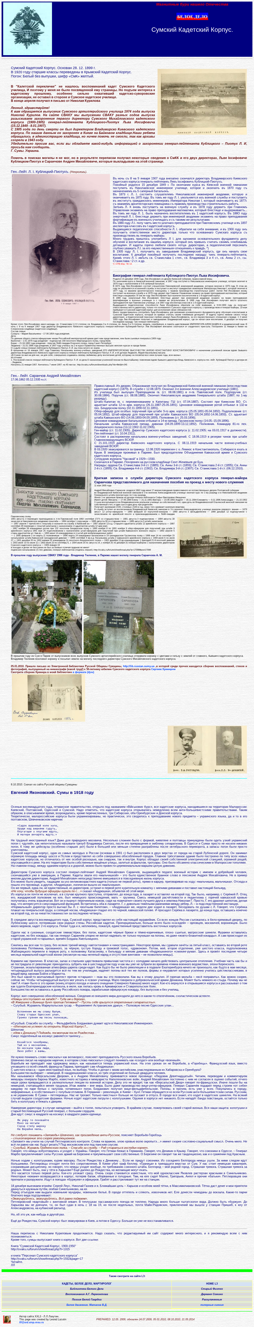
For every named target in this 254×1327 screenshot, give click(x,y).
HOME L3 (212, 1283)
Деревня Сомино (212, 1294)
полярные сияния (212, 1304)
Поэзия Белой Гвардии (87, 1299)
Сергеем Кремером (163, 669)
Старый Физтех (212, 1288)
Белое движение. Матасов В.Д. (86, 1304)
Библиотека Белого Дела (86, 1288)
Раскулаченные (212, 1299)
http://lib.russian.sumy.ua (139, 666)
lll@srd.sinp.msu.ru (31, 1322)
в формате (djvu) (83, 672)
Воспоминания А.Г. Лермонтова (86, 1294)
